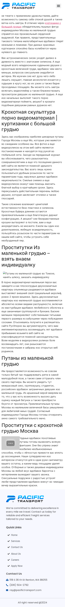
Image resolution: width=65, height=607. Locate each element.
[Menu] (58, 6)
